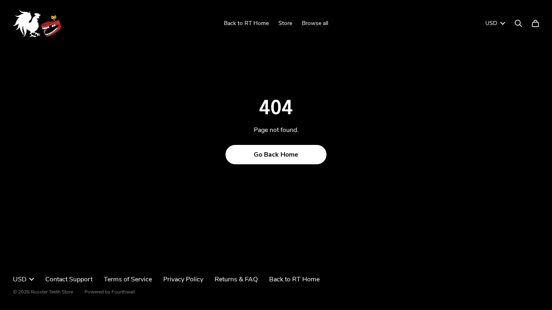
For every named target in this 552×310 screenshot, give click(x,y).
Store (285, 23)
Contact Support (69, 279)
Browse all (315, 23)
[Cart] (535, 23)
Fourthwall (123, 292)
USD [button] (491, 23)
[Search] (518, 23)
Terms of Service (128, 279)
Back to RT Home (246, 23)
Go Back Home (276, 154)
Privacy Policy (183, 279)
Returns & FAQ (236, 279)
